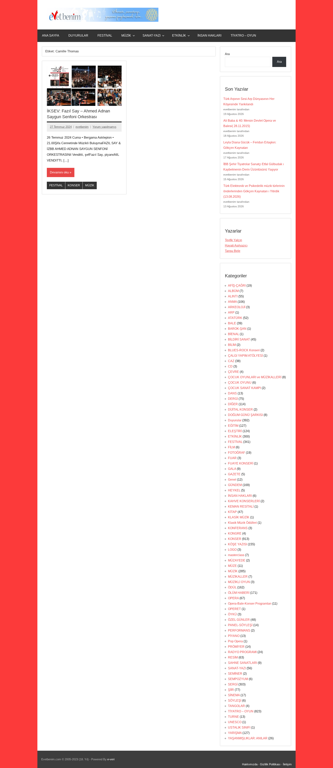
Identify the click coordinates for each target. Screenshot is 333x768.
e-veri (110, 759)
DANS (232, 393)
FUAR (232, 458)
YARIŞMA (235, 733)
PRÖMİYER (236, 646)
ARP (231, 312)
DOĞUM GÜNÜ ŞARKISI (245, 415)
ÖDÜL (232, 587)
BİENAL (233, 334)
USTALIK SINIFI (239, 727)
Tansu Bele (232, 251)
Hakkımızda (249, 764)
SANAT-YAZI (152, 35)
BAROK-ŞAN (237, 328)
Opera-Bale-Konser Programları (249, 603)
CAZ (231, 361)
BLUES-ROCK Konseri (244, 350)
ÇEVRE (233, 371)
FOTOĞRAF (236, 452)
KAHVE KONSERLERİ (244, 501)
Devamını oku (59, 172)
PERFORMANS (239, 630)
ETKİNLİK (179, 35)
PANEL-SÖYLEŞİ (240, 625)
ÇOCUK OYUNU (239, 382)
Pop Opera (235, 641)
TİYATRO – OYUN (243, 35)
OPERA (233, 598)
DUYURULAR (78, 35)
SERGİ (233, 684)
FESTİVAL (105, 35)
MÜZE (232, 565)
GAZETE (234, 474)
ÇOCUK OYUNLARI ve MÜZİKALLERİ (254, 377)
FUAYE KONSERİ (240, 463)
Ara (227, 54)
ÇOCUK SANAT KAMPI (244, 388)
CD (230, 366)
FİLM (231, 447)
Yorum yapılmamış (104, 126)
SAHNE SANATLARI (242, 662)
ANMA (232, 301)
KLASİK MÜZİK (238, 517)
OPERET (234, 609)
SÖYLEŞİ (234, 700)
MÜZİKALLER (238, 576)
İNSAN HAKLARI (209, 35)
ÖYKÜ (232, 614)
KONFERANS (238, 528)
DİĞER (233, 404)
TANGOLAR (236, 706)
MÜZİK (126, 35)
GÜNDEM (235, 485)
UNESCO (234, 722)
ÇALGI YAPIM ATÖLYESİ (245, 355)
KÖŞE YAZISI (237, 544)
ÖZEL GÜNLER (239, 619)
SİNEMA (234, 695)
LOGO (232, 549)
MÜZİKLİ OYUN (239, 582)
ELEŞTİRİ (235, 431)
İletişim (287, 764)
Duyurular (234, 420)
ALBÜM (233, 291)
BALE (232, 323)
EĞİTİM (233, 425)
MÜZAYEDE (236, 560)
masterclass (236, 555)
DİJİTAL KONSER (240, 409)
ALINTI (233, 296)
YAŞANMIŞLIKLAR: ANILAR (247, 738)
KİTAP (232, 512)
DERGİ (233, 398)
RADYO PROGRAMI (242, 652)
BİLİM (232, 344)
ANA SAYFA (50, 35)
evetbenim (82, 126)
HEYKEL (234, 490)
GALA (232, 468)
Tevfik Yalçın (233, 240)
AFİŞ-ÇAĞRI (237, 285)
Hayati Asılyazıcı (236, 245)
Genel (232, 479)
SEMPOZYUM (238, 679)
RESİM (233, 657)
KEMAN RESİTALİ (241, 506)
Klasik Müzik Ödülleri (242, 522)
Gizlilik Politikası (270, 764)
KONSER (74, 185)
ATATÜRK (235, 318)
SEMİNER (235, 673)
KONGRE (234, 533)
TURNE (233, 716)
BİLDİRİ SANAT (239, 339)
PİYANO (234, 635)
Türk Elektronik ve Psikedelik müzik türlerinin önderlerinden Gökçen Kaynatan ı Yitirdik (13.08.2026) (254, 191)
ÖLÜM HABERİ (238, 592)
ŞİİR (231, 689)
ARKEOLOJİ (236, 307)
